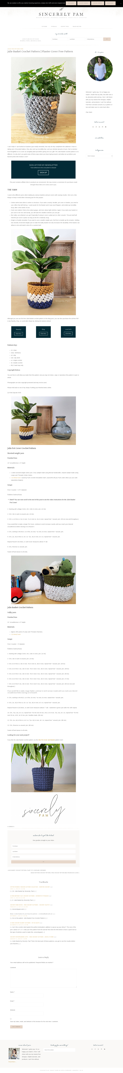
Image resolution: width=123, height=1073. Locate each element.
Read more (71, 3)
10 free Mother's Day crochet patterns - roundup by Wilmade (29, 895)
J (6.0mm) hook (16, 477)
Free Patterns (16, 48)
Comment (13, 967)
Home (21, 48)
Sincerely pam (61, 14)
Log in (81, 1070)
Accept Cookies (84, 3)
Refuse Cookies (97, 3)
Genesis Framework (66, 1070)
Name (12, 992)
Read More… (12, 1061)
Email (12, 1001)
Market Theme (54, 1070)
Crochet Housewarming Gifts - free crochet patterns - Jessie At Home (32, 936)
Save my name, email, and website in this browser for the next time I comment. (34, 1021)
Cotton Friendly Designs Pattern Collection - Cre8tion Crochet (30, 887)
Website (12, 1010)
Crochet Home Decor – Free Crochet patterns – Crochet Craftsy (30, 904)
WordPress (76, 1070)
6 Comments (10, 826)
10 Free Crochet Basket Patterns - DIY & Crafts (25, 922)
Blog (9, 48)
